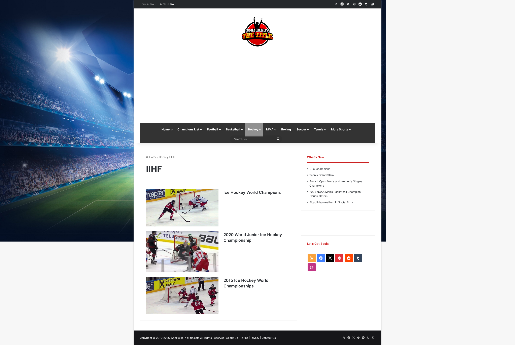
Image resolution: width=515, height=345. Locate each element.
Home (166, 129)
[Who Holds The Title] (257, 32)
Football (212, 129)
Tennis (318, 129)
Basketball (233, 129)
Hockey (253, 129)
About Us (232, 337)
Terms (244, 337)
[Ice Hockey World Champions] (182, 207)
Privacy (254, 337)
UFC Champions (319, 168)
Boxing (286, 129)
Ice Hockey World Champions (252, 192)
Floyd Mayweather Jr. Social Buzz (331, 202)
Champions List (188, 129)
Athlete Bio (167, 4)
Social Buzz (149, 4)
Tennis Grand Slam (321, 175)
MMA (269, 129)
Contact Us (269, 337)
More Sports (339, 129)
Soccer (301, 129)
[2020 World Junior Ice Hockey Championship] (182, 251)
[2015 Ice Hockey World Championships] (182, 295)
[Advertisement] (257, 83)
